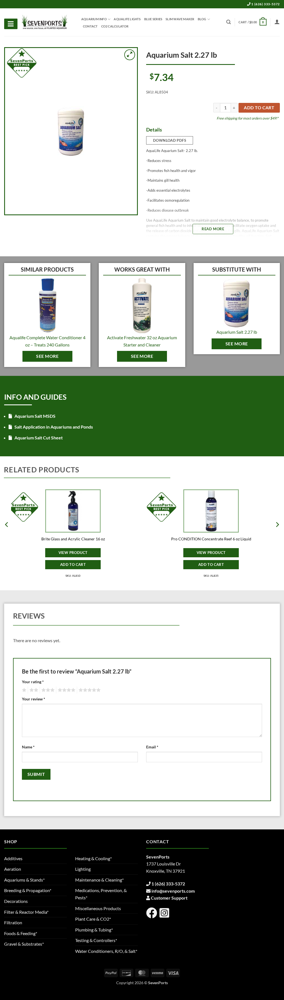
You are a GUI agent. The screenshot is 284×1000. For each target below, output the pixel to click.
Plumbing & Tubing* (94, 929)
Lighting (83, 869)
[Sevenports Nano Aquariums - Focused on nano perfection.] (44, 22)
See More (47, 356)
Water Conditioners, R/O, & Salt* (106, 951)
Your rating (33, 681)
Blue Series (153, 19)
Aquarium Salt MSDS (34, 416)
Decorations (16, 901)
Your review (33, 699)
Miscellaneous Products (98, 908)
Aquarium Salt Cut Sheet (38, 437)
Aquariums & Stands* (24, 879)
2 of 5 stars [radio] (33, 690)
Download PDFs (169, 140)
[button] (252, 22)
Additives (13, 858)
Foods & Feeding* (20, 933)
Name (28, 747)
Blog (202, 19)
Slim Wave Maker (180, 19)
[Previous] (7, 536)
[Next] (277, 536)
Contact (90, 26)
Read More (213, 229)
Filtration (13, 922)
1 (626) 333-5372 (265, 4)
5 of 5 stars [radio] (89, 690)
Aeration (12, 869)
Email (152, 747)
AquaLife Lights (127, 19)
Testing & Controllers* (96, 940)
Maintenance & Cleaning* (99, 879)
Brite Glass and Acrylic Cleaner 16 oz (73, 538)
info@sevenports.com (173, 890)
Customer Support (169, 897)
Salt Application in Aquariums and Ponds (53, 426)
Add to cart (259, 107)
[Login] (277, 21)
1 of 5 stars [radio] (23, 690)
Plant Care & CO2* (93, 918)
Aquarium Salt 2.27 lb (236, 332)
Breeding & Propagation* (27, 890)
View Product (73, 552)
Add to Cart (73, 564)
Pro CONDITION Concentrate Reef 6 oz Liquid (211, 538)
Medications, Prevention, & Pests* (101, 894)
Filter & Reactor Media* (26, 912)
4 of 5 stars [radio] (65, 690)
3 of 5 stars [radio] (47, 690)
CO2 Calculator (115, 26)
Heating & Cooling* (93, 858)
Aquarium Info (94, 19)
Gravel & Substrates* (24, 943)
